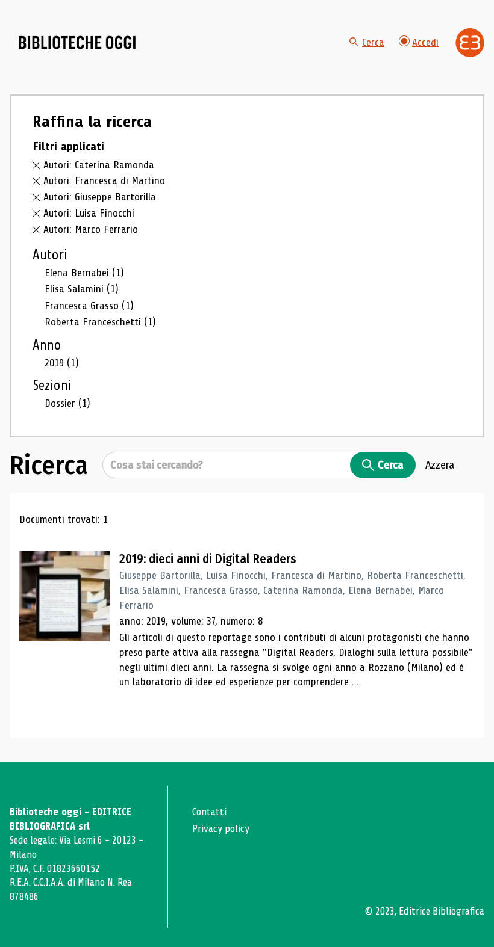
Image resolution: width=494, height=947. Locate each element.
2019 (62, 363)
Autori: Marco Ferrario (90, 229)
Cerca (373, 42)
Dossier (67, 403)
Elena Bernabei (84, 273)
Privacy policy (220, 828)
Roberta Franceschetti (100, 322)
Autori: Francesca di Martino (104, 180)
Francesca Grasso (89, 306)
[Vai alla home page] (77, 42)
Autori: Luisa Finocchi (88, 213)
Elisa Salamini (82, 289)
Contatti (209, 812)
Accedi (425, 42)
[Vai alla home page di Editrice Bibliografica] (469, 42)
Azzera (439, 465)
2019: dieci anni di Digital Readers (207, 559)
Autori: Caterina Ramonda (98, 165)
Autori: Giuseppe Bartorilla (99, 197)
